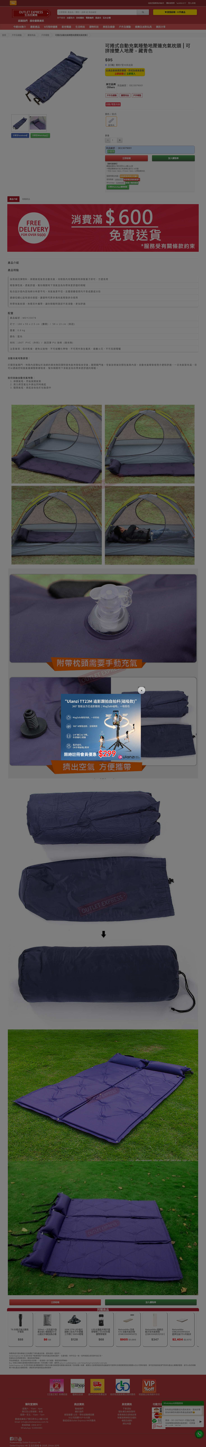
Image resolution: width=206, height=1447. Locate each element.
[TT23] (101, 726)
